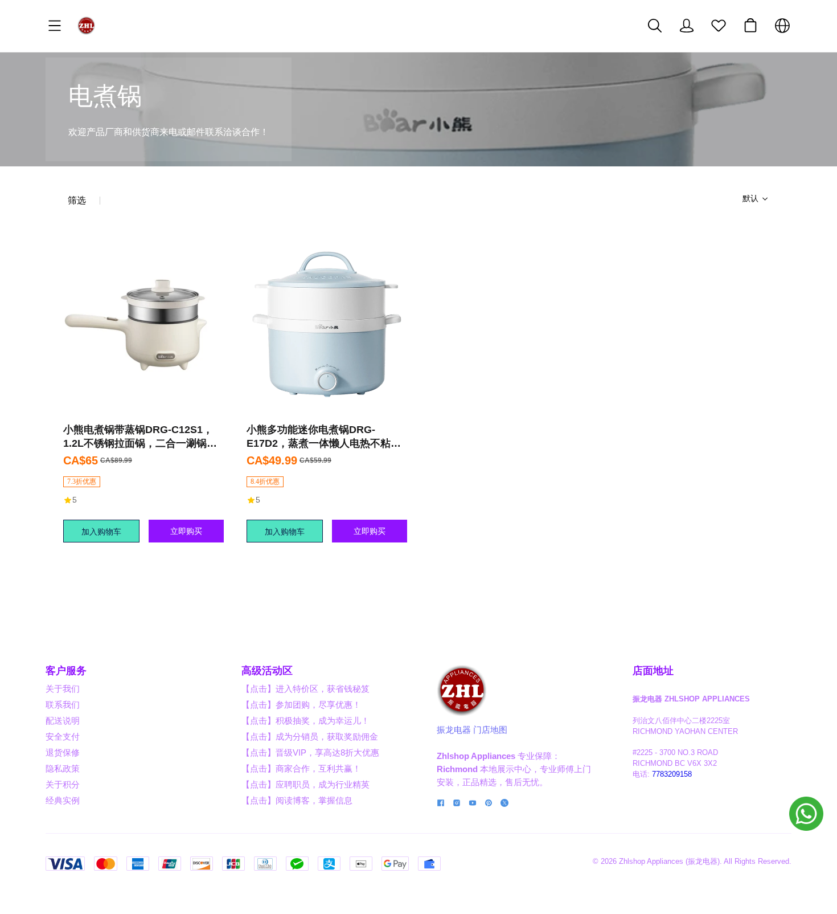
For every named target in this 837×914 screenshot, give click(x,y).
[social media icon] (441, 804)
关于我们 (63, 688)
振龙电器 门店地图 (472, 730)
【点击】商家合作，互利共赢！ (301, 768)
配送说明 (63, 720)
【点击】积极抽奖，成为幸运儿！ (305, 720)
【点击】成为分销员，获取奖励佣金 (309, 736)
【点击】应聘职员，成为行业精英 (305, 784)
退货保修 (63, 752)
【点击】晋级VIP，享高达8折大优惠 (310, 752)
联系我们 (63, 704)
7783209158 (672, 774)
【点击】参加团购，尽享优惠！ (301, 704)
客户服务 (66, 670)
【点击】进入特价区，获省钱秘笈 (305, 688)
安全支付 (63, 736)
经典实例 (63, 800)
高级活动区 (267, 670)
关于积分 (63, 784)
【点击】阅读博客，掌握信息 (296, 800)
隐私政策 (63, 768)
